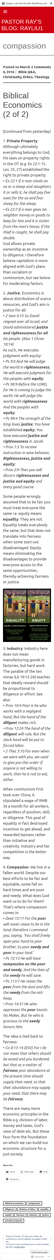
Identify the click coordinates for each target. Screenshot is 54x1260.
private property (13, 1221)
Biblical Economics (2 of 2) (22, 105)
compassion (34, 1203)
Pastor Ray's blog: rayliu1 (22, 25)
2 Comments (41, 67)
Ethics (28, 77)
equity (8, 1215)
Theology (41, 77)
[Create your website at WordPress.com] (27, 3)
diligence (9, 1209)
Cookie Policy (19, 1247)
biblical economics (14, 1203)
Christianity (12, 77)
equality (44, 1209)
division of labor (27, 1209)
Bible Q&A (26, 72)
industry (33, 1215)
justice (45, 1215)
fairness (20, 1215)
